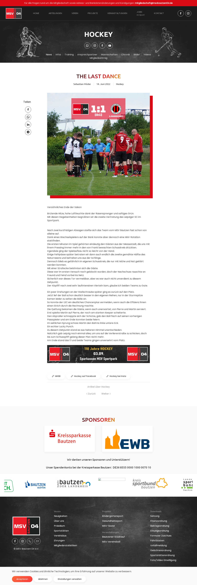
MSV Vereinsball (111, 541)
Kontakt (159, 13)
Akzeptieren (22, 579)
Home (36, 13)
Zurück (92, 393)
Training (69, 54)
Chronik (125, 54)
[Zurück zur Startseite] (14, 13)
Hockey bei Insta (118, 376)
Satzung (154, 516)
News (49, 54)
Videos (147, 54)
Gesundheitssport (112, 521)
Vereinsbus (60, 535)
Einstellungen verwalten (70, 579)
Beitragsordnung (159, 525)
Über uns (59, 521)
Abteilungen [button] (55, 13)
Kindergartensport (112, 516)
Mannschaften (109, 54)
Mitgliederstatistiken (65, 545)
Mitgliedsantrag (98, 58)
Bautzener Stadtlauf (113, 536)
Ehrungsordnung (159, 530)
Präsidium (59, 525)
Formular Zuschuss (160, 535)
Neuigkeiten (60, 516)
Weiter (105, 393)
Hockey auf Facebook (85, 376)
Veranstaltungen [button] (117, 13)
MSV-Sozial (108, 525)
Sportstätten (61, 530)
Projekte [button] (93, 13)
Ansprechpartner (87, 54)
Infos (58, 54)
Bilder (137, 54)
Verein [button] (75, 13)
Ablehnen (43, 579)
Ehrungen (59, 540)
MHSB (57, 376)
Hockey (120, 83)
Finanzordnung (158, 521)
